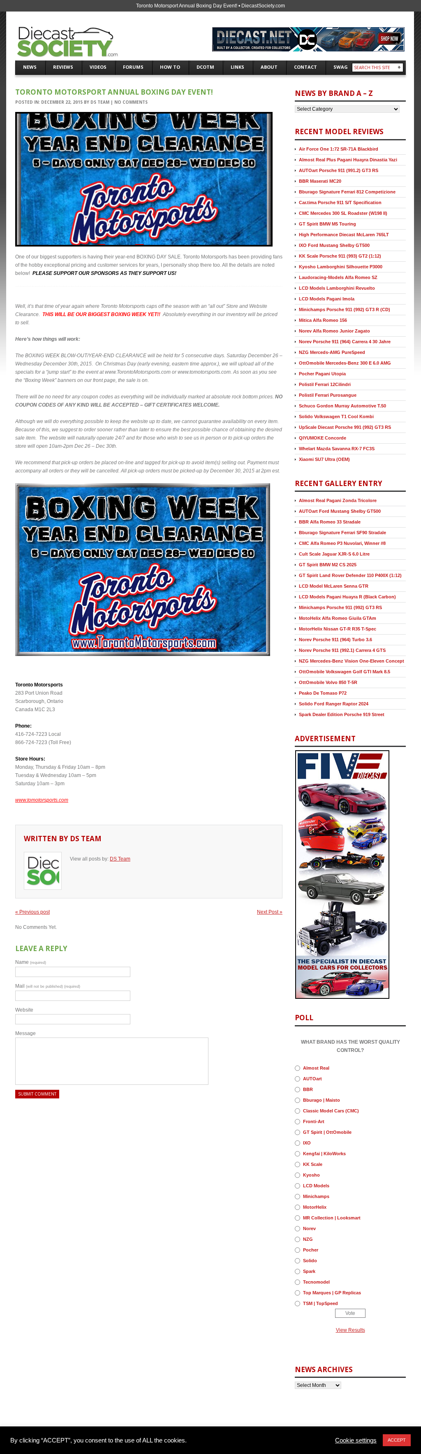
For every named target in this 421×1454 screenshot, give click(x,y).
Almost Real (316, 1067)
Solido (310, 1260)
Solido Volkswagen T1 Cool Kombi (336, 416)
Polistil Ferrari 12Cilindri (325, 384)
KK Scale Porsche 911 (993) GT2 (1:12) (340, 256)
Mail (47, 986)
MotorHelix (314, 1207)
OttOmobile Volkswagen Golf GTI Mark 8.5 (344, 671)
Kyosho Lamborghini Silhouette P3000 (340, 266)
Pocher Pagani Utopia (322, 373)
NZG (308, 1239)
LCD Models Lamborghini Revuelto (337, 288)
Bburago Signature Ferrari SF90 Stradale (342, 532)
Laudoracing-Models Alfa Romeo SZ (338, 277)
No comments (131, 102)
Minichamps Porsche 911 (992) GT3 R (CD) (344, 309)
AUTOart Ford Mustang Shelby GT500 (340, 511)
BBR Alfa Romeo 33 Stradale (330, 521)
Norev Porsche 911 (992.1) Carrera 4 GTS (342, 650)
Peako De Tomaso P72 (323, 693)
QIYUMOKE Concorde (322, 437)
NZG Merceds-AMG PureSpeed (332, 352)
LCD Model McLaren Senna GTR (333, 586)
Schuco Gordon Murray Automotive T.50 (342, 405)
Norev (309, 1228)
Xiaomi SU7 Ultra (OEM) (324, 459)
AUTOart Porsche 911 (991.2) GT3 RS (338, 170)
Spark (309, 1271)
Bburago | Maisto (321, 1100)
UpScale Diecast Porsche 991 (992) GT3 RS (345, 427)
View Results (350, 1330)
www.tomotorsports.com (41, 800)
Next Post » (269, 912)
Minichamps (316, 1196)
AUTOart (312, 1078)
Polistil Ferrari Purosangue (327, 395)
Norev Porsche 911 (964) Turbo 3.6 (335, 639)
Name (30, 962)
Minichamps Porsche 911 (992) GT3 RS (340, 607)
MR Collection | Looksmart (332, 1217)
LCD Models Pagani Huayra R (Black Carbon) (347, 596)
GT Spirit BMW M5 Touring (327, 223)
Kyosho (311, 1175)
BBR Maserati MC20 (320, 181)
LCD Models (316, 1185)
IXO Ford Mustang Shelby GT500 (334, 245)
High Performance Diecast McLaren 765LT (344, 234)
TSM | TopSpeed (320, 1303)
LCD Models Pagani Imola (326, 298)
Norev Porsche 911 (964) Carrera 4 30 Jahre (345, 341)
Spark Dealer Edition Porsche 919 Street (341, 714)
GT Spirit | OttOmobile (327, 1132)
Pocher (310, 1249)
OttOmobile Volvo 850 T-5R (328, 682)
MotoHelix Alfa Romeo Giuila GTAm (337, 618)
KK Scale (312, 1164)
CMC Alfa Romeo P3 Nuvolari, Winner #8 (342, 543)
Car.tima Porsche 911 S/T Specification (340, 202)
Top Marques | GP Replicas (332, 1292)
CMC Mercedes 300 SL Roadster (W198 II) (343, 213)
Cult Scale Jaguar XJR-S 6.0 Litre (334, 553)
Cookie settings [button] (356, 1440)
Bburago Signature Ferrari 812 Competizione (347, 191)
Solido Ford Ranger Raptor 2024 (333, 703)
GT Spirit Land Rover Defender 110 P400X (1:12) (350, 575)
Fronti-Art (313, 1121)
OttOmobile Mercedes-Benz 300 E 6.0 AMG (345, 363)
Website (24, 1010)
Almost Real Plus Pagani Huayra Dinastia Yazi (348, 159)
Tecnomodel (316, 1282)
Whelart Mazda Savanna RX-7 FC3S (337, 448)
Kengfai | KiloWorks (324, 1153)
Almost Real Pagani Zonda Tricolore (338, 500)
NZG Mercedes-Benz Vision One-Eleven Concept (351, 660)
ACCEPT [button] (397, 1440)
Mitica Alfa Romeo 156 (323, 320)
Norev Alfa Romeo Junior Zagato (334, 330)
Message (25, 1033)
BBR (308, 1089)
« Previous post (32, 912)
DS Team (99, 102)
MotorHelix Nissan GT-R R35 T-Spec (337, 628)
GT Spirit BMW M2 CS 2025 (327, 564)
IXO (307, 1142)
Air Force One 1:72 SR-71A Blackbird (338, 149)
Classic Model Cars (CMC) (331, 1110)
